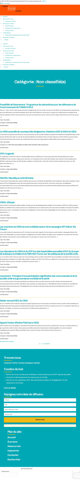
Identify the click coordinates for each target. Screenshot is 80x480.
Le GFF (9, 145)
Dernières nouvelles (8, 37)
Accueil (12, 437)
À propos (12, 441)
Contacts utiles (9, 30)
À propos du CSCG (10, 21)
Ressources (14, 446)
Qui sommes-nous (8, 19)
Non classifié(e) (12, 123)
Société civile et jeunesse (40, 145)
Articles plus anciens (7, 341)
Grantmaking (6, 33)
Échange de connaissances (13, 28)
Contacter (13, 455)
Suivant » (47, 344)
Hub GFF (5, 16)
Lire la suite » (4, 125)
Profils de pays (9, 26)
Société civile (27, 145)
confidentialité (15, 469)
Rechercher (14, 459)
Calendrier (13, 450)
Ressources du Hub (8, 23)
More (44, 1)
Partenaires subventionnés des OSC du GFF (17, 35)
